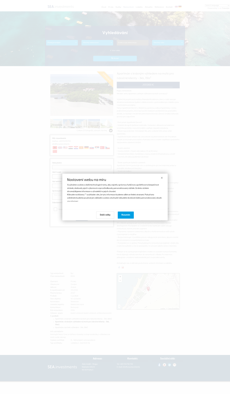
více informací (72, 201)
